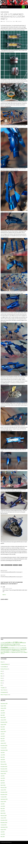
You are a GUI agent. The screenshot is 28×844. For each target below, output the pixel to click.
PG (1, 678)
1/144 (20, 642)
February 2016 (4, 764)
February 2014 (4, 815)
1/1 (1, 642)
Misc (2, 675)
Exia (9, 645)
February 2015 (4, 787)
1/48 (6, 642)
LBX (6, 649)
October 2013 (3, 824)
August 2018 (3, 724)
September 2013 (4, 827)
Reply (5, 594)
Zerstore (2, 653)
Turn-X (10, 652)
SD (1, 685)
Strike (7, 652)
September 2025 (4, 703)
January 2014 (3, 817)
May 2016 (3, 757)
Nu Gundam (3, 650)
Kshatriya (3, 649)
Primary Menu (26, 6)
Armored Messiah (4, 644)
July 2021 (2, 710)
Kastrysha (24, 647)
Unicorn (14, 652)
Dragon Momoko (16, 644)
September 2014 (4, 799)
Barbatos (10, 644)
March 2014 (3, 813)
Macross (9, 649)
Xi (23, 652)
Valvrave (17, 652)
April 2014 (3, 810)
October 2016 (3, 747)
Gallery (3, 21)
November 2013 (4, 822)
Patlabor (8, 650)
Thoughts (3, 687)
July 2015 (2, 775)
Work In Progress (5, 12)
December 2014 (4, 792)
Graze (25, 645)
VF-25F (21, 652)
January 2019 (3, 719)
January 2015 (3, 789)
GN (14, 21)
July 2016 (2, 752)
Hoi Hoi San (17, 647)
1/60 (8, 642)
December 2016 (4, 745)
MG (1, 673)
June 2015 (3, 778)
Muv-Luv (19, 649)
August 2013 (3, 829)
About (2, 661)
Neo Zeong (23, 649)
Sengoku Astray (22, 650)
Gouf (20, 645)
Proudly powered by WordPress (6, 842)
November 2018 (4, 722)
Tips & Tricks (3, 689)
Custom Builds (4, 666)
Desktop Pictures (4, 668)
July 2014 (2, 803)
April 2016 (3, 759)
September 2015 (4, 771)
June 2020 (3, 712)
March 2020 (3, 717)
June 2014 (3, 806)
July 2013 (2, 831)
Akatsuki (24, 642)
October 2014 (3, 796)
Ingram (20, 647)
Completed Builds (4, 664)
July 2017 (2, 733)
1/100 (15, 642)
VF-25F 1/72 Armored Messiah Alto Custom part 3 (11, 576)
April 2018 (3, 729)
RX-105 (11, 650)
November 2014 (4, 794)
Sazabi (18, 650)
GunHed (9, 647)
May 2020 (3, 715)
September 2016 (4, 750)
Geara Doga (17, 645)
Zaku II (25, 652)
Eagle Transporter (5, 645)
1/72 (11, 642)
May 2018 (3, 726)
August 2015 (3, 773)
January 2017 (3, 743)
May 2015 (3, 780)
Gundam (4, 647)
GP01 (22, 645)
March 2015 (3, 785)
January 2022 (3, 708)
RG (1, 682)
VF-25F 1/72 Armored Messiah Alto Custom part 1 (11, 571)
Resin (2, 680)
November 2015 (4, 768)
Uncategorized (4, 692)
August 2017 (3, 731)
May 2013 (3, 836)
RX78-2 (14, 650)
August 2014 (3, 801)
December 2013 (4, 820)
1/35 (3, 642)
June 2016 (3, 754)
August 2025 (3, 705)
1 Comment (19, 21)
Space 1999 (3, 652)
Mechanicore (14, 649)
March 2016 (3, 761)
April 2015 (3, 782)
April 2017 (3, 740)
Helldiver (13, 647)
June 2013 (3, 834)
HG (1, 671)
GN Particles (4, 7)
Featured (13, 645)
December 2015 (4, 766)
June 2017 (3, 736)
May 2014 (3, 808)
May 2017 (3, 738)
